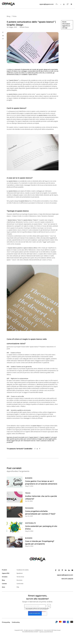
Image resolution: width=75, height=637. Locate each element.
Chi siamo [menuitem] (4, 576)
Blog (8, 16)
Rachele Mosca (24, 27)
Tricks (14, 16)
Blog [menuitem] (3, 580)
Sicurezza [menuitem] (19, 580)
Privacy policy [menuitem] (6, 622)
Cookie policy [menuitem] (16, 622)
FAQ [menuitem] (18, 587)
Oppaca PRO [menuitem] (5, 573)
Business (28, 478)
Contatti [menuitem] (4, 583)
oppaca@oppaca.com (46, 4)
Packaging (29, 508)
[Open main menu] (71, 4)
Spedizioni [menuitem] (20, 573)
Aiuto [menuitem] (3, 587)
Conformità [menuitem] (20, 583)
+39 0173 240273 (67, 579)
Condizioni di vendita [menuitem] (22, 570)
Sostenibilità (30, 523)
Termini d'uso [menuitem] (20, 576)
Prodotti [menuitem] (4, 570)
